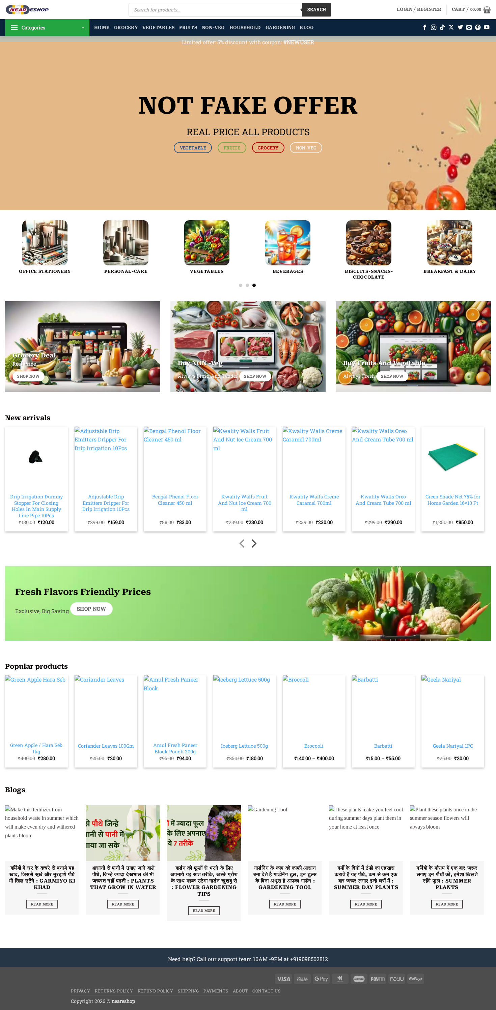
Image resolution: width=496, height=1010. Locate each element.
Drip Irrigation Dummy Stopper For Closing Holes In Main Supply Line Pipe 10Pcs (36, 506)
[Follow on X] (451, 28)
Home (101, 27)
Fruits (188, 27)
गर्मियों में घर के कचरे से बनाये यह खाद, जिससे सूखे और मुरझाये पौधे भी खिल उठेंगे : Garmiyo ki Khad (42, 877)
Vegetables (158, 27)
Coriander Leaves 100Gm (106, 746)
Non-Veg (213, 27)
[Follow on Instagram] (433, 28)
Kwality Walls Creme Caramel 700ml (314, 500)
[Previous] (23, 230)
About (240, 990)
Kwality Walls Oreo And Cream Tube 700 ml (383, 500)
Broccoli (314, 746)
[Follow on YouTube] (486, 28)
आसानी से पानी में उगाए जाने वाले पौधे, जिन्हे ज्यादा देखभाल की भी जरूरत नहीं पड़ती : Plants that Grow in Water (123, 877)
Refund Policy (155, 990)
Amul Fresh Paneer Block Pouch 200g (175, 748)
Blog (306, 27)
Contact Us (266, 990)
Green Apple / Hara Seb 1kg (36, 748)
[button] (419, 9)
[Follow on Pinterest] (477, 28)
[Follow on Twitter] (460, 28)
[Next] (472, 230)
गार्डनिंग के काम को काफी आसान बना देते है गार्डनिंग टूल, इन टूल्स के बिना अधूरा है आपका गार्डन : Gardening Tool (285, 877)
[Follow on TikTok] (442, 28)
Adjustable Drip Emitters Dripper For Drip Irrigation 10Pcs (106, 503)
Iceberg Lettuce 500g (244, 746)
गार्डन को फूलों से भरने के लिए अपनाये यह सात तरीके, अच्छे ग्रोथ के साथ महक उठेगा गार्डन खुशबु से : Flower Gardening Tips (204, 881)
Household (245, 27)
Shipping (188, 990)
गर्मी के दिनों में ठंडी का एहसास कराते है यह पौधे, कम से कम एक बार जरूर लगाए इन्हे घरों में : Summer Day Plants (366, 877)
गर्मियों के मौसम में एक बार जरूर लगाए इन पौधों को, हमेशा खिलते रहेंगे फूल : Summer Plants (446, 877)
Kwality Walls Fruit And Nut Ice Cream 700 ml (244, 503)
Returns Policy (114, 990)
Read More (42, 904)
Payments (215, 990)
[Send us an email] (469, 28)
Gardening (280, 27)
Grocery (126, 27)
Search (316, 9)
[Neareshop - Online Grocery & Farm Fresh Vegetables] (27, 9)
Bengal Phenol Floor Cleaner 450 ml (175, 500)
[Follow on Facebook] (425, 28)
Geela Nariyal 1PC (453, 746)
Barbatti (383, 746)
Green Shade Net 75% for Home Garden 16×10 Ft (452, 500)
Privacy (80, 990)
